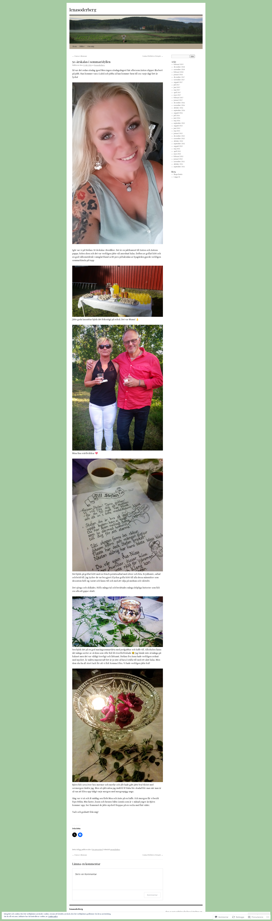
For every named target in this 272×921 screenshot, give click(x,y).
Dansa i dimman (79, 56)
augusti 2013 (178, 126)
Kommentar (152, 895)
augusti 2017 (178, 82)
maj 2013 (177, 131)
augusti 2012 (178, 146)
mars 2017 (177, 95)
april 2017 (177, 92)
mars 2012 (177, 154)
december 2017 (179, 77)
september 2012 (179, 144)
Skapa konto (178, 174)
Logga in (177, 177)
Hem (75, 46)
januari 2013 (178, 133)
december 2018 (179, 67)
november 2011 (179, 162)
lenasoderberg (82, 10)
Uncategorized (97, 850)
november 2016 (179, 105)
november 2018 (179, 69)
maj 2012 (177, 149)
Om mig (90, 46)
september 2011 (179, 167)
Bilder (82, 46)
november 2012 (179, 139)
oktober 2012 (178, 141)
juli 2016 (177, 115)
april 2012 (177, 151)
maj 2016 (177, 121)
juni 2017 (177, 87)
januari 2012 (178, 159)
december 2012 (179, 136)
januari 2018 (178, 75)
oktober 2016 (178, 108)
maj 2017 (177, 90)
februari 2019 (178, 64)
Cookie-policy (53, 916)
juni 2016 (177, 118)
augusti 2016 (178, 113)
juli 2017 (177, 85)
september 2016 (179, 110)
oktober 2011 (178, 164)
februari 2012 (178, 156)
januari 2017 (178, 100)
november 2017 (179, 80)
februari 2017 (178, 98)
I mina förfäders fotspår (152, 56)
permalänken (115, 850)
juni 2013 (177, 128)
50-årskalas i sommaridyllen (91, 62)
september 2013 (179, 123)
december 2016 (179, 103)
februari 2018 (178, 72)
